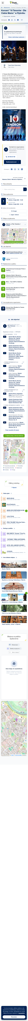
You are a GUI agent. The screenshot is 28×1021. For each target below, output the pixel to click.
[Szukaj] (25, 189)
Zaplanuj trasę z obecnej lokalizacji (14, 435)
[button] (8, 450)
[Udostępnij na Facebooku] (9, 20)
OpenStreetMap (21, 243)
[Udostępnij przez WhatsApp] (12, 20)
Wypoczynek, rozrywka (9, 16)
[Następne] (26, 511)
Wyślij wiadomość (11, 162)
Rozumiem (14, 1017)
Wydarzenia (7, 7)
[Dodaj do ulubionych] (22, 20)
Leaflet (17, 243)
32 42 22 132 (11, 157)
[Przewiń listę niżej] (14, 694)
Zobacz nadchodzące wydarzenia (16, 37)
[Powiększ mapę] (22, 441)
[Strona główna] (1, 7)
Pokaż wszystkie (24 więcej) (12, 430)
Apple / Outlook (15, 214)
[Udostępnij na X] (15, 20)
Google (15, 211)
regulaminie (22, 1013)
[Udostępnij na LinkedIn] (18, 20)
